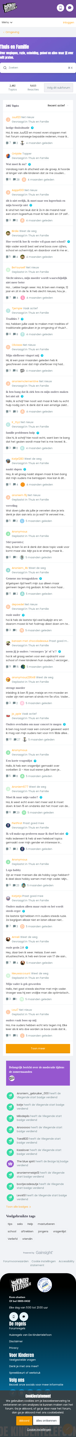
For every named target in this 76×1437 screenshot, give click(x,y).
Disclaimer (16, 1341)
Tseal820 (22, 1139)
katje (20, 1105)
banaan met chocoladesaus (30, 641)
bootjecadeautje (27, 1184)
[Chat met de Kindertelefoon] (69, 8)
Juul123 (16, 117)
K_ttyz (16, 422)
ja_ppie (16, 714)
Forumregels (17, 1328)
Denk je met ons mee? (24, 1366)
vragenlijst (59, 1231)
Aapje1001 (18, 190)
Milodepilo (23, 1116)
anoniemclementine (25, 381)
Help (30, 1224)
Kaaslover (23, 1150)
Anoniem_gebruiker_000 (33, 1093)
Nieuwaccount (21, 973)
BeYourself (18, 267)
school (12, 1231)
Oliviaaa (17, 345)
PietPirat (17, 823)
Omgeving (12, 32)
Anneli (16, 937)
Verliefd (13, 1239)
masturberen (46, 1224)
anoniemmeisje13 (28, 1173)
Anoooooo (23, 1127)
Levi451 (21, 1195)
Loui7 (15, 1010)
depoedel (18, 604)
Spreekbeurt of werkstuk (24, 1373)
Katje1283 (18, 459)
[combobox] (38, 68)
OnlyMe (17, 153)
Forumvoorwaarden (16, 1261)
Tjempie (17, 308)
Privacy (13, 1348)
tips (10, 1224)
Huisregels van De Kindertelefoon (30, 1335)
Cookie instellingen (44, 1261)
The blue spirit (26, 1161)
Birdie (15, 231)
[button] (38, 1429)
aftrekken (27, 1231)
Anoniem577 (20, 787)
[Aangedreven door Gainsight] (38, 1253)
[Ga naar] (3, 68)
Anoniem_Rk (20, 568)
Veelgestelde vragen (22, 1360)
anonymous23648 (23, 677)
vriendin (27, 1239)
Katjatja (17, 896)
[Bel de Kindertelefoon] (60, 8)
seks (20, 1224)
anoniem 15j (19, 495)
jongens (43, 1231)
